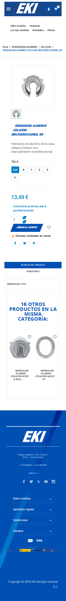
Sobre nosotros (18, 26)
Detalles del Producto (33, 265)
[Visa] (39, 541)
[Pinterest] (34, 243)
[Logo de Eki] (27, 8)
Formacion (35, 26)
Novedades (38, 30)
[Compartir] (15, 243)
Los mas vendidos (20, 30)
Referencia (13, 283)
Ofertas (51, 30)
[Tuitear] (25, 243)
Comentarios (33, 272)
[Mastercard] (30, 541)
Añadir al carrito (26, 227)
